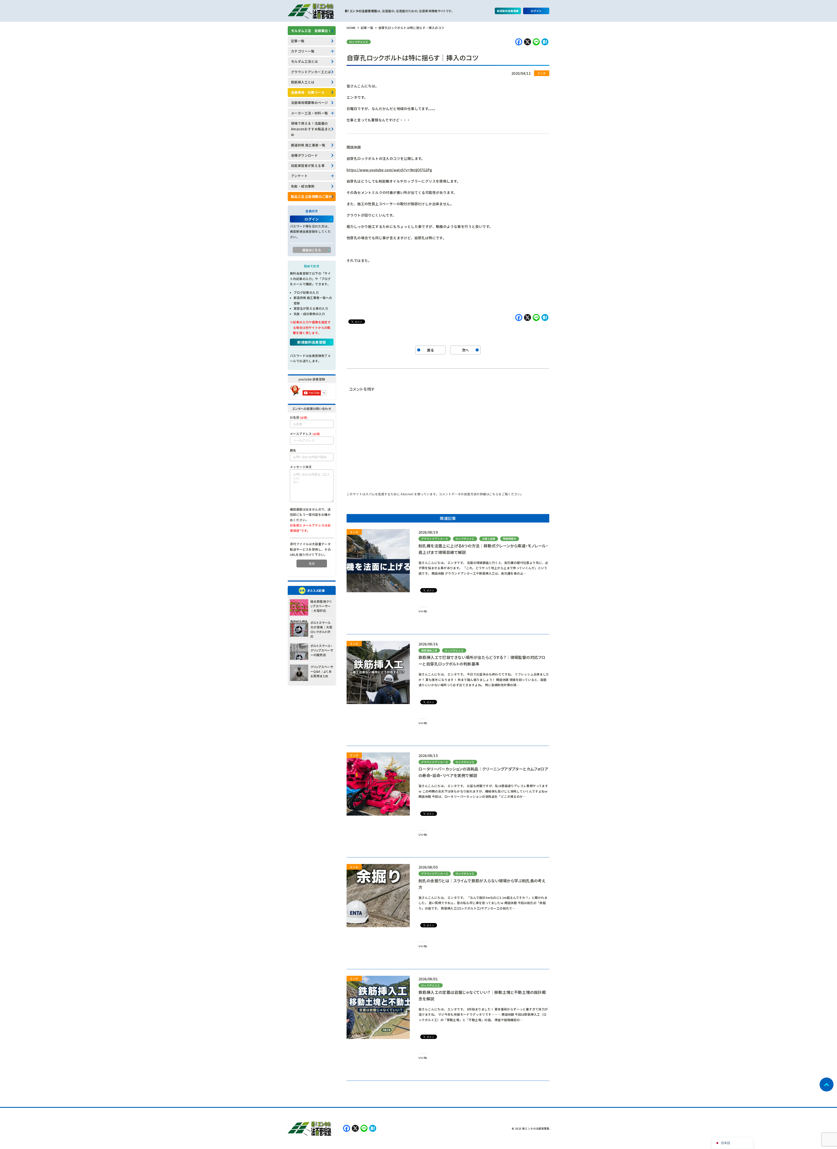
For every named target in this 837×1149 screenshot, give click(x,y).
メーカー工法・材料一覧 (309, 113)
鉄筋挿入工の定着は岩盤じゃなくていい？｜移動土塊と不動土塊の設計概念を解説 (482, 995)
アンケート (299, 175)
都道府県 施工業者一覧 (308, 145)
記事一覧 (298, 41)
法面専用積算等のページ (309, 102)
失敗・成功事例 (303, 186)
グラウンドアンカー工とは (311, 72)
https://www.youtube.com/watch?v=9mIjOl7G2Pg (389, 169)
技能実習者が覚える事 (308, 165)
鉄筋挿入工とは (303, 82)
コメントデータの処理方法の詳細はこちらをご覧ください (480, 494)
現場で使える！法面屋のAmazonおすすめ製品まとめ (311, 129)
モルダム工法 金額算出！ (311, 30)
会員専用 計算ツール (308, 92)
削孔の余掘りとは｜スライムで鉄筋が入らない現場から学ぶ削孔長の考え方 (481, 884)
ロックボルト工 (358, 42)
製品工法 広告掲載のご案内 (311, 196)
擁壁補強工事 (429, 650)
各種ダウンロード (304, 155)
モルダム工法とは (304, 61)
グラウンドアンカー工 (434, 538)
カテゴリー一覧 (303, 51)
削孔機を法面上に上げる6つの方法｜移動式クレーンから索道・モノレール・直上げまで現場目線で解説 (483, 549)
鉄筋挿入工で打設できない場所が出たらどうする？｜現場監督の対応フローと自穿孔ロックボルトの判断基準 (481, 660)
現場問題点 (509, 538)
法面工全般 (488, 538)
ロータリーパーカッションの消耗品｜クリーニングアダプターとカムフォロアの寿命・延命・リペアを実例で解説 (483, 772)
